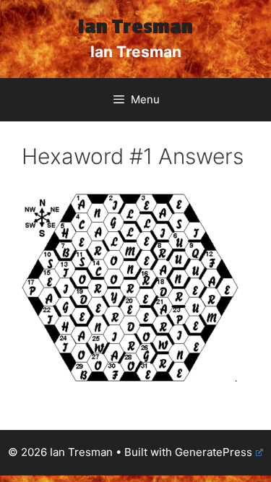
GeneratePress (213, 452)
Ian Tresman (135, 27)
